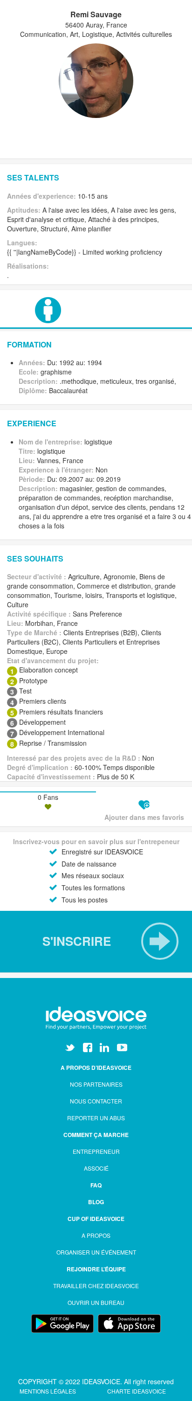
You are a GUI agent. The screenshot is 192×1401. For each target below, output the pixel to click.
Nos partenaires (96, 1084)
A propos (96, 1235)
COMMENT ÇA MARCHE (96, 1135)
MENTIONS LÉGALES (48, 1391)
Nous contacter (96, 1101)
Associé (96, 1168)
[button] (96, 941)
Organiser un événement (96, 1252)
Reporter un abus (96, 1118)
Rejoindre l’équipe (96, 1269)
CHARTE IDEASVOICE (136, 1391)
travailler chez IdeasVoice (96, 1286)
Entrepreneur (96, 1151)
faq (96, 1185)
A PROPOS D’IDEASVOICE (96, 1067)
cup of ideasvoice (96, 1218)
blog (96, 1202)
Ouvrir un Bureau (96, 1302)
